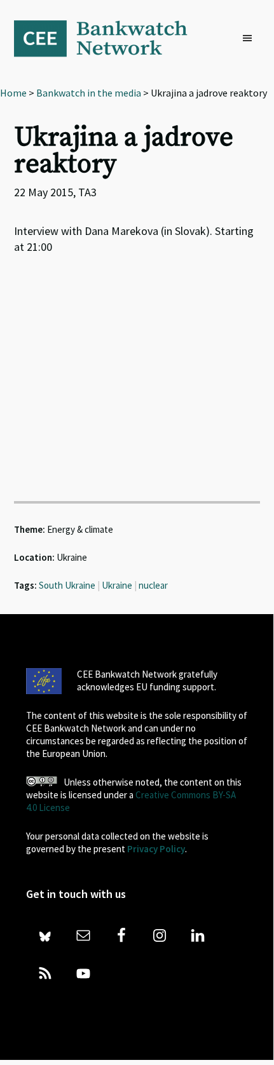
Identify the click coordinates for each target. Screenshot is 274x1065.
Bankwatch (109, 38)
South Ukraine (67, 585)
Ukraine (117, 585)
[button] (250, 39)
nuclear (153, 585)
